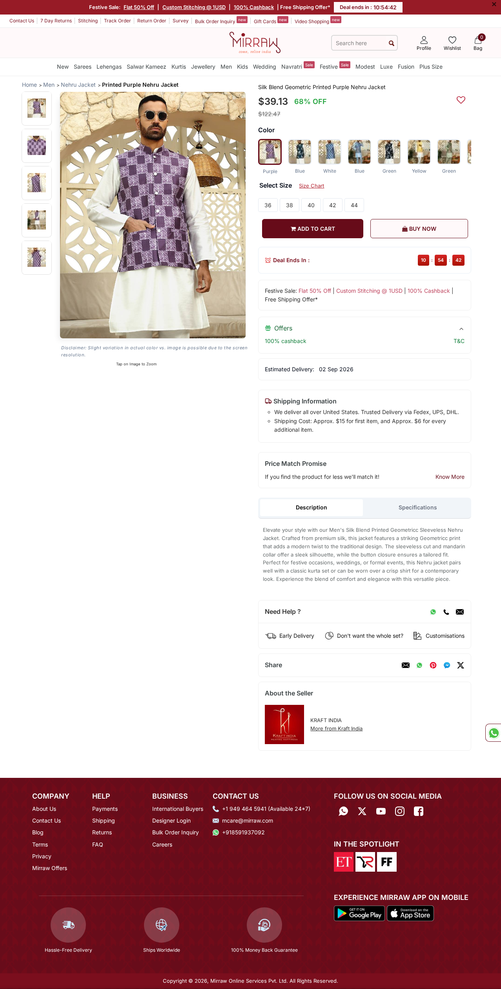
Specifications (418, 507)
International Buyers (177, 808)
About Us (44, 808)
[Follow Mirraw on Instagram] (399, 811)
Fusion (406, 66)
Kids (242, 66)
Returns (102, 832)
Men (226, 66)
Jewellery (203, 66)
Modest (365, 66)
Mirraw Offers (49, 868)
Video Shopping (317, 20)
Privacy (41, 856)
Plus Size (431, 66)
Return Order (151, 21)
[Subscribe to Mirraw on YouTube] (381, 811)
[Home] (255, 42)
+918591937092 (243, 832)
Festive (334, 66)
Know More (450, 476)
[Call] (446, 612)
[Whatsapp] (343, 811)
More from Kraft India (336, 728)
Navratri (297, 66)
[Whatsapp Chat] (493, 733)
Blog (38, 832)
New (63, 66)
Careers (162, 844)
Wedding (264, 66)
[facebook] (447, 665)
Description (311, 507)
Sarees (82, 66)
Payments (105, 808)
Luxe (386, 66)
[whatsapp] (419, 665)
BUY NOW (422, 228)
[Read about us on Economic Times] (343, 861)
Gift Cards (270, 20)
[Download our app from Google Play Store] (359, 913)
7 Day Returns (56, 21)
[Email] (460, 612)
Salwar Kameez (146, 66)
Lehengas (109, 66)
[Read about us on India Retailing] (365, 861)
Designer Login (171, 820)
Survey (181, 21)
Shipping (103, 820)
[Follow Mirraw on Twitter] (362, 811)
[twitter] (461, 665)
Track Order (117, 21)
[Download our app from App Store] (410, 913)
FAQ (97, 844)
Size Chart (311, 185)
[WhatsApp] (433, 612)
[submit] (391, 43)
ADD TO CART (315, 228)
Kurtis (178, 66)
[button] (36, 108)
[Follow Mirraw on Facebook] (418, 811)
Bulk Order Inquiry (220, 20)
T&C (459, 341)
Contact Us (21, 21)
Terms (40, 844)
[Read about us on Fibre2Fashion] (387, 861)
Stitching (88, 21)
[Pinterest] (433, 665)
